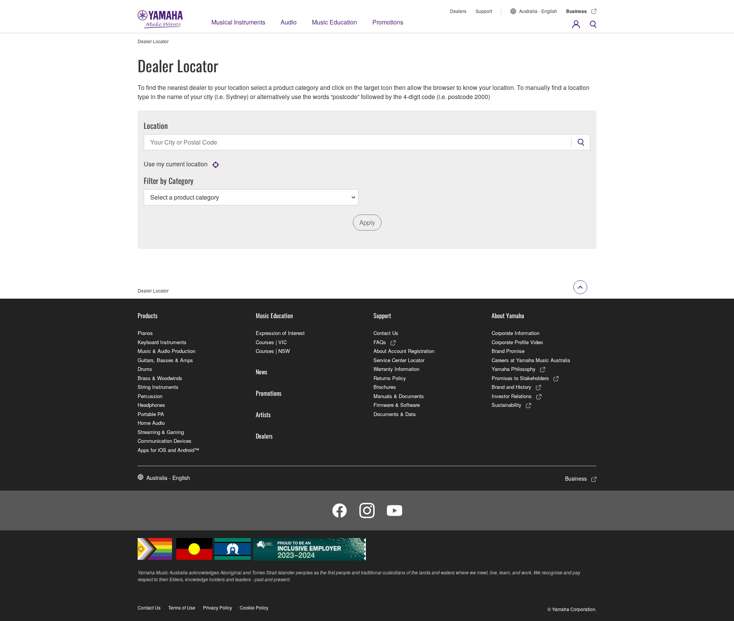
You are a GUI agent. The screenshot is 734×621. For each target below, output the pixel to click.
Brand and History (511, 386)
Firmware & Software (396, 404)
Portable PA (151, 414)
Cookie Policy (254, 607)
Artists (263, 414)
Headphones (151, 404)
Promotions (387, 22)
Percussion (150, 396)
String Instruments (158, 386)
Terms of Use (181, 607)
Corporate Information (515, 333)
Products (148, 315)
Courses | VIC (271, 342)
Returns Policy (389, 378)
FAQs (379, 342)
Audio (289, 22)
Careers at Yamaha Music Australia (531, 360)
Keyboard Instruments (162, 342)
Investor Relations (512, 396)
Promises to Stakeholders (520, 378)
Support (484, 11)
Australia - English (538, 11)
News (261, 371)
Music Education (334, 22)
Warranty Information (396, 368)
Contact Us (385, 333)
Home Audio (151, 422)
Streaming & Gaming (161, 432)
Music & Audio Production (166, 350)
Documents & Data (394, 414)
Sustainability (506, 404)
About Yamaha (508, 315)
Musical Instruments (238, 22)
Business (576, 11)
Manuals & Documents (398, 396)
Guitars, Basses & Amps (165, 360)
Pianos (145, 333)
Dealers (458, 11)
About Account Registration (403, 350)
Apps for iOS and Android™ (168, 450)
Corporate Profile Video (517, 342)
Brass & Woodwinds (160, 378)
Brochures (384, 386)
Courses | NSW (273, 350)
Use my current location (176, 163)
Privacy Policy (217, 607)
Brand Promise (508, 350)
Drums (145, 368)
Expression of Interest (280, 333)
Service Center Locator (398, 360)
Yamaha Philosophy (514, 368)
